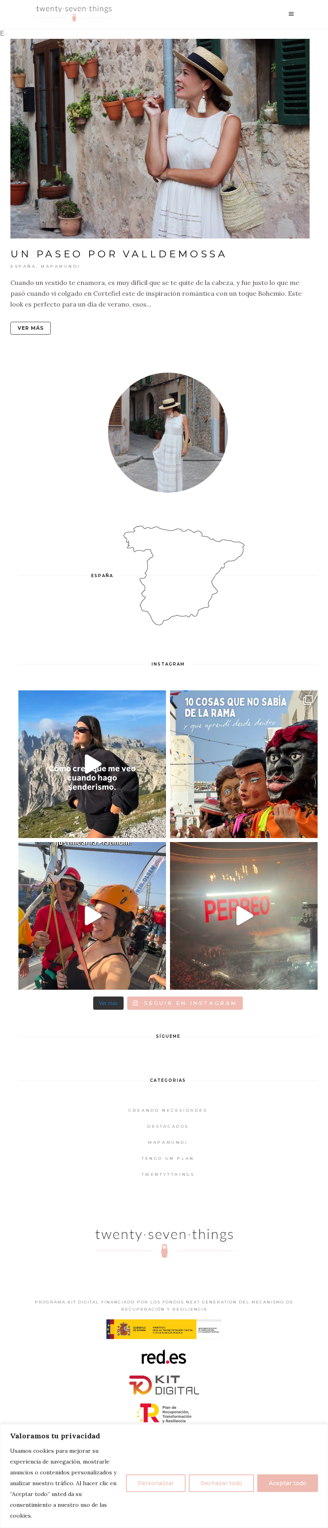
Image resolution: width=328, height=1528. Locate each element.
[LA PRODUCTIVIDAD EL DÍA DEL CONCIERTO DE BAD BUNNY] (244, 916)
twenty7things (168, 1174)
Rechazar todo (221, 1483)
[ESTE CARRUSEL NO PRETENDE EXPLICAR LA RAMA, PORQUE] (244, 764)
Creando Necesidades (167, 1110)
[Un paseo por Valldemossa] (160, 139)
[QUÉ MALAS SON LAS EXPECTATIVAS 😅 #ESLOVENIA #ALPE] (92, 764)
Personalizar (156, 1483)
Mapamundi (60, 266)
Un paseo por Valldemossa (118, 254)
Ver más (31, 328)
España (23, 266)
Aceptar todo (287, 1483)
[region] (164, 1476)
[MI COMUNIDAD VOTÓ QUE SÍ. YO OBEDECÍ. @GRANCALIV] (92, 916)
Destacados (168, 1126)
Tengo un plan (168, 1158)
